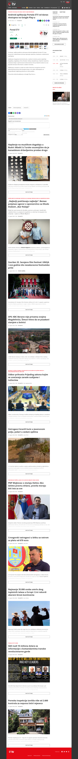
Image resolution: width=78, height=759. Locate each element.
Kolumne (31, 7)
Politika (9, 7)
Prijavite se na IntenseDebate (26, 129)
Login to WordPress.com (32, 129)
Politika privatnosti (36, 755)
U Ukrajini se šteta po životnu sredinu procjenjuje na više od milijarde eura (59, 25)
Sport (34, 7)
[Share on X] (40, 21)
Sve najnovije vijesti (59, 44)
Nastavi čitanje (29, 192)
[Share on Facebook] (38, 21)
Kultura (38, 7)
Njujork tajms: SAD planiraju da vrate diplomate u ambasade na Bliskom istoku (60, 39)
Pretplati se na (11, 134)
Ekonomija (14, 7)
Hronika (23, 7)
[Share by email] (44, 21)
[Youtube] (67, 7)
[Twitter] (64, 7)
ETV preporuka (54, 7)
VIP (27, 7)
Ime (9, 130)
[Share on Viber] (46, 21)
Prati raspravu (49, 115)
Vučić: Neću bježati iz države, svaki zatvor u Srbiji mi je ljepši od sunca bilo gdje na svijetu (61, 32)
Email (23, 130)
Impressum (30, 755)
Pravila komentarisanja (46, 755)
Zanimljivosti (47, 7)
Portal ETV (19, 20)
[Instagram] (69, 7)
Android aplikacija (17, 107)
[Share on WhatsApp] (42, 21)
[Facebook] (62, 7)
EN (58, 7)
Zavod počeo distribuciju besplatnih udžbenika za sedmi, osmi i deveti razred (61, 18)
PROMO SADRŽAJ (21, 270)
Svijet (42, 7)
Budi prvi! (20, 118)
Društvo (19, 7)
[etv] (12, 3)
